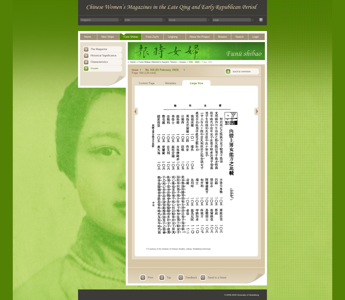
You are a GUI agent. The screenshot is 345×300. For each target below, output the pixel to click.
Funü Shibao (131, 36)
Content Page (147, 83)
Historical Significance (103, 55)
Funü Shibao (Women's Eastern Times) (158, 62)
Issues (94, 68)
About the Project (199, 36)
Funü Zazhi (152, 36)
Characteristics (99, 61)
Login (256, 36)
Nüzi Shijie (107, 36)
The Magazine (99, 49)
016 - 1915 (194, 62)
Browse (222, 36)
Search (239, 36)
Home (87, 36)
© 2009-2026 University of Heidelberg (241, 295)
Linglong (172, 36)
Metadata (170, 83)
